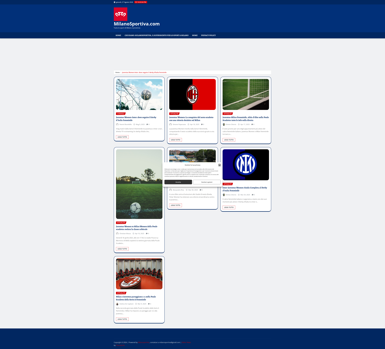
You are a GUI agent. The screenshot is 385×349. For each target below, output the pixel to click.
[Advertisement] (192, 53)
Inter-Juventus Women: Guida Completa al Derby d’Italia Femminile (245, 189)
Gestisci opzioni (206, 182)
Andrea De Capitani (126, 304)
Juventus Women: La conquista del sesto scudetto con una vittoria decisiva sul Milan (191, 119)
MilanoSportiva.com (137, 24)
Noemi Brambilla (126, 124)
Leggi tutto (122, 137)
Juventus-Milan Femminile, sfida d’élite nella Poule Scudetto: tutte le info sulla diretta (246, 119)
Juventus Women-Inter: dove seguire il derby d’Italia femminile (144, 72)
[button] (220, 165)
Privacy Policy (208, 35)
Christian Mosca (125, 233)
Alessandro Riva (178, 190)
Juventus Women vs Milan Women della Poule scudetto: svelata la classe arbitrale (136, 228)
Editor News (186, 342)
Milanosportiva (143, 342)
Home (118, 35)
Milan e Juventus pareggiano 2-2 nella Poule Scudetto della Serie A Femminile (136, 298)
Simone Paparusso (179, 124)
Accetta (178, 182)
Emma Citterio (231, 124)
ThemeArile (120, 345)
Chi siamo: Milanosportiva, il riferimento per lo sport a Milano (156, 35)
